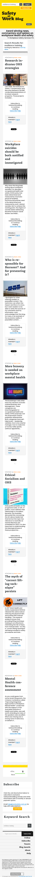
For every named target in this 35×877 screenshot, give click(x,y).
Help (19, 111)
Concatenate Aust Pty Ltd (25, 876)
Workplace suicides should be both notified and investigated (14, 154)
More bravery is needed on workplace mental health (15, 372)
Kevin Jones (17, 57)
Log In (27, 4)
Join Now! (17, 809)
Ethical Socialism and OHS (15, 479)
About (27, 850)
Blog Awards (24, 847)
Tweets (27, 844)
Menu (29, 24)
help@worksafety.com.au (17, 804)
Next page (13, 775)
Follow (27, 838)
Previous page (12, 771)
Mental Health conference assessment (13, 684)
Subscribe (26, 8)
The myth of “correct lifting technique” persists (14, 584)
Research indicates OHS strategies (14, 64)
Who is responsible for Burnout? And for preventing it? (15, 267)
